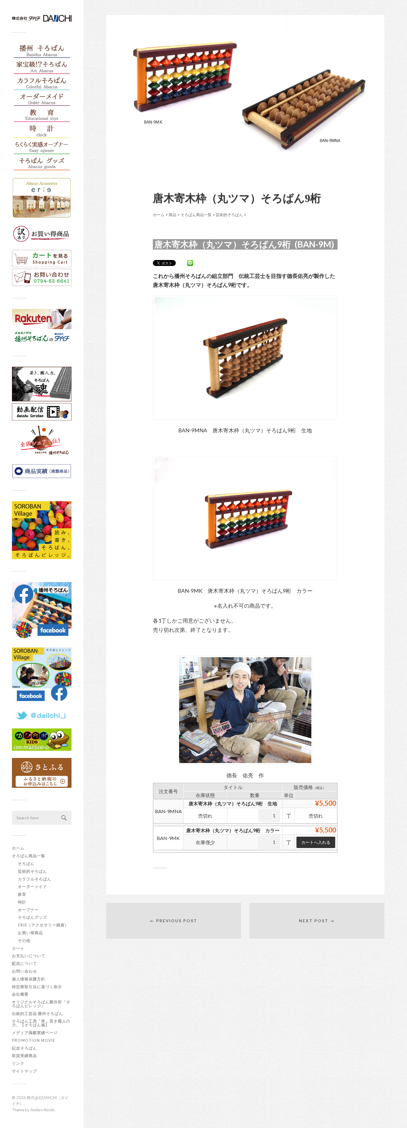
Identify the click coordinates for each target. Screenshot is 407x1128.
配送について (24, 963)
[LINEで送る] (190, 262)
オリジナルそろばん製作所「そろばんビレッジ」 (41, 1003)
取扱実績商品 (24, 1055)
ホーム (18, 848)
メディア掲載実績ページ (35, 1032)
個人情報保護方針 (28, 979)
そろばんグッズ (32, 917)
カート (18, 948)
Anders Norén (42, 1109)
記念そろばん (24, 1048)
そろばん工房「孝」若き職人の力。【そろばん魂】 (41, 1023)
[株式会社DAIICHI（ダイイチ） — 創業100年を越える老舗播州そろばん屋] (42, 18)
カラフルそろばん (34, 879)
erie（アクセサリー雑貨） (43, 925)
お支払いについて (28, 955)
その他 (24, 940)
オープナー (28, 909)
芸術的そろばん (32, 871)
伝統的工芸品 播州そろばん (37, 1013)
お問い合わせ (24, 971)
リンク (18, 1063)
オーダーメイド (32, 886)
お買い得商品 (30, 932)
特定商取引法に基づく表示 (37, 986)
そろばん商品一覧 (28, 855)
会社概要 (20, 994)
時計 (22, 902)
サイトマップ (24, 1071)
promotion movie (35, 1040)
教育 (22, 894)
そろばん (26, 863)
